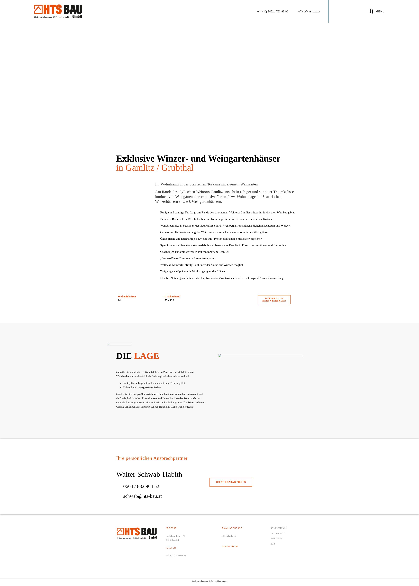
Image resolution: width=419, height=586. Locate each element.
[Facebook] (223, 554)
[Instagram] (229, 554)
